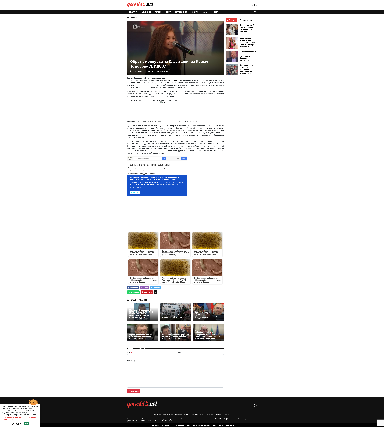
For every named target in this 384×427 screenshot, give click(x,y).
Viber (146, 288)
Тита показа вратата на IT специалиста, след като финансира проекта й (248, 42)
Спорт (168, 12)
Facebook (134, 288)
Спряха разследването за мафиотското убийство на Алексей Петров (141, 336)
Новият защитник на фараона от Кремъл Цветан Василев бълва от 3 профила (175, 336)
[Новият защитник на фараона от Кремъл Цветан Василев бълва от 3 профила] (175, 332)
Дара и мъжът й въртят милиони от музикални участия (247, 28)
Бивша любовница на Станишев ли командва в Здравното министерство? (248, 55)
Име (129, 353)
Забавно (206, 12)
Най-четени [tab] (231, 20)
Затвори (16, 423)
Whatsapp (135, 292)
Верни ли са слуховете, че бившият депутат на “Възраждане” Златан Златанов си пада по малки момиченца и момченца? (207, 335)
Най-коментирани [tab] (245, 20)
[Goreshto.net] (142, 404)
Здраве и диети (181, 12)
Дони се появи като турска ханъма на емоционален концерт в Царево (248, 69)
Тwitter (156, 288)
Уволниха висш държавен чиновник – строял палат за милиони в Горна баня (174, 316)
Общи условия (178, 425)
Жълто (195, 12)
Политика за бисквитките (223, 425)
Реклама (156, 425)
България (133, 12)
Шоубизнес (146, 12)
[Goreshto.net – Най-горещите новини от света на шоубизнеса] (140, 5)
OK (26, 423)
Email (179, 353)
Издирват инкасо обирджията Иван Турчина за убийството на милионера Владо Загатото (208, 315)
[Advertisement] (150, 213)
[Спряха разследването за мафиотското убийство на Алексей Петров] (142, 332)
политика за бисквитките (13, 417)
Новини (132, 17)
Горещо (158, 12)
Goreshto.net (137, 71)
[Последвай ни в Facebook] (254, 5)
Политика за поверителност (198, 425)
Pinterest (148, 292)
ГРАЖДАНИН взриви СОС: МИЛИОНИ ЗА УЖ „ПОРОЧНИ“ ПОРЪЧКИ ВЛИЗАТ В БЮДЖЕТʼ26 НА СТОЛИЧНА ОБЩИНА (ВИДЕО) (141, 314)
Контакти (166, 425)
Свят (216, 12)
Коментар (131, 360)
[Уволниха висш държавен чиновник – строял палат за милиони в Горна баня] (175, 312)
